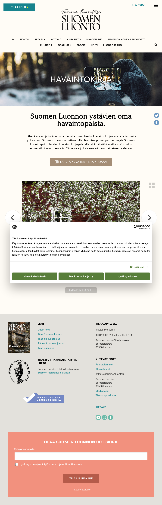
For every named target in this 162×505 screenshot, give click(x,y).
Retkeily (39, 39)
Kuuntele (46, 45)
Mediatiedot (102, 390)
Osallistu (64, 45)
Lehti (94, 45)
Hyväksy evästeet (127, 276)
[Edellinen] (13, 217)
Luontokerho (112, 45)
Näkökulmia (94, 39)
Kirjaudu (138, 5)
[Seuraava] (149, 217)
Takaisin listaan (81, 290)
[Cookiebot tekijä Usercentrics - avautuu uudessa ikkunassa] (136, 227)
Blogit (81, 45)
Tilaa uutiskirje (46, 347)
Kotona (56, 39)
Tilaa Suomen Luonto (50, 334)
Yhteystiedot (103, 368)
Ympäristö (74, 39)
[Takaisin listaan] (152, 185)
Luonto (24, 39)
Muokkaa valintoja (79, 276)
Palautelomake (104, 364)
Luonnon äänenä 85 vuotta (126, 39)
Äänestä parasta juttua (51, 343)
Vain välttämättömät (35, 276)
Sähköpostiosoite (24, 449)
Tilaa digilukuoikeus (49, 338)
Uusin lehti (44, 329)
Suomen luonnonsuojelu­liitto (54, 372)
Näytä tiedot (137, 267)
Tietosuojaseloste (106, 395)
